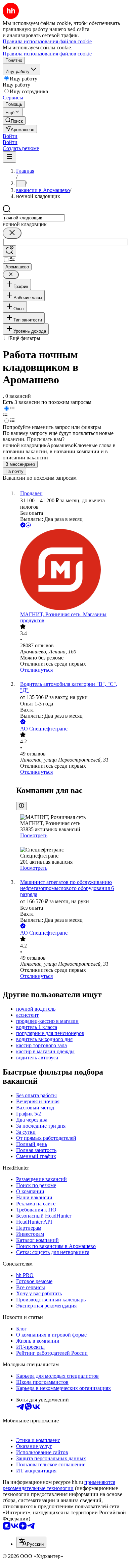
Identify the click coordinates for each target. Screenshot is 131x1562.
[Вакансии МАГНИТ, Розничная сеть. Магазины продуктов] (72, 570)
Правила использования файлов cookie (47, 53)
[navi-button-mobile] (9, 157)
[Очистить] (12, 233)
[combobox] (34, 217)
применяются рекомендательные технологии (59, 1485)
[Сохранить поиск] (9, 251)
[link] (14, 120)
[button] (10, 136)
